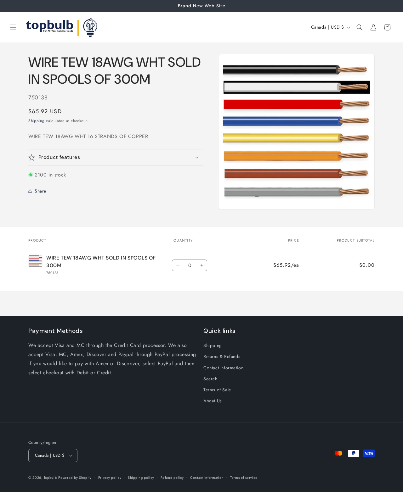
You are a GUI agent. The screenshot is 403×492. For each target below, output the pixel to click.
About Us (212, 401)
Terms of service (243, 477)
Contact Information (223, 368)
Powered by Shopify (75, 477)
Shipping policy (141, 477)
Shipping (36, 121)
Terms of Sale (217, 390)
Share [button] (40, 191)
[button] (13, 27)
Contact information (207, 477)
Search (210, 379)
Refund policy (172, 477)
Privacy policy (110, 477)
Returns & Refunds (221, 356)
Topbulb (50, 477)
